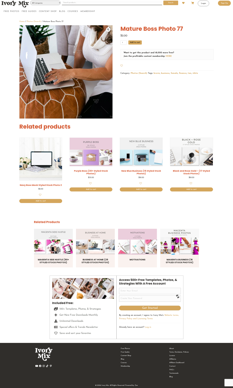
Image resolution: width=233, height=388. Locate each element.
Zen (136, 385)
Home (22, 21)
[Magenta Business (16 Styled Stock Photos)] (179, 242)
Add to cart (135, 42)
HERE (169, 56)
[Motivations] (137, 242)
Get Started (150, 308)
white (195, 73)
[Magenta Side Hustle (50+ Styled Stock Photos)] (53, 242)
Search (170, 3)
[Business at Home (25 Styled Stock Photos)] (95, 242)
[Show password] (178, 295)
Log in (148, 327)
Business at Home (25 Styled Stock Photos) (95, 261)
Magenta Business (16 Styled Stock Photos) (179, 261)
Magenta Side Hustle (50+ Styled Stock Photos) (53, 261)
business (165, 73)
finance (183, 73)
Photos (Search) (34, 21)
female (174, 73)
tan (189, 73)
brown (157, 73)
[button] (108, 29)
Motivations (137, 259)
